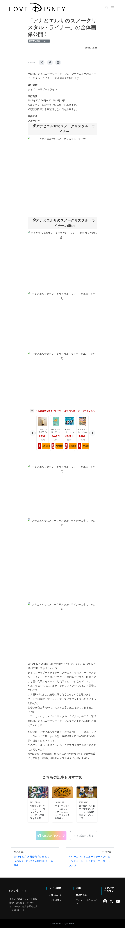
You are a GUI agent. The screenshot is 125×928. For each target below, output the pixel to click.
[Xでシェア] (42, 62)
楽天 (39, 446)
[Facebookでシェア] (50, 62)
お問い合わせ (54, 895)
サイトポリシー (55, 900)
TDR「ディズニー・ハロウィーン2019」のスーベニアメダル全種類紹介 (62, 812)
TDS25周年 (81, 895)
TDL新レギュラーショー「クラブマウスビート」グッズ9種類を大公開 (37, 812)
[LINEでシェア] (58, 62)
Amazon (46, 446)
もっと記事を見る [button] (83, 835)
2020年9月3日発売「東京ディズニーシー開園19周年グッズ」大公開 (87, 812)
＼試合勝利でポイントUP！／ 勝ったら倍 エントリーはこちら (65, 410)
